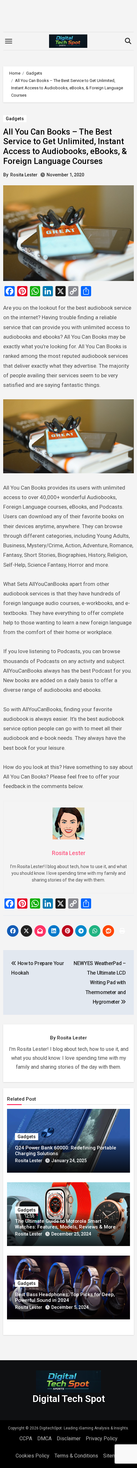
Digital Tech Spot (68, 1398)
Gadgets (15, 118)
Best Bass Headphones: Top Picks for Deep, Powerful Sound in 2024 (65, 1297)
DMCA (44, 1438)
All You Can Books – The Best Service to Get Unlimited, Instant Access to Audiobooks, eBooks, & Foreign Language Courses (65, 146)
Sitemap (112, 1456)
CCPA (25, 1438)
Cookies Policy (32, 1456)
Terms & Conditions (76, 1456)
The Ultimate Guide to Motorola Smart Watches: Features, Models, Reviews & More (65, 1224)
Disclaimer (69, 1438)
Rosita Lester (24, 174)
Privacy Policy (102, 1438)
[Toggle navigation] (9, 41)
